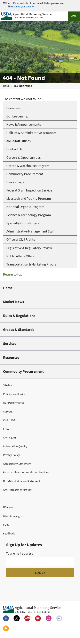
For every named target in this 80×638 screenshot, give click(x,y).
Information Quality (15, 446)
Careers (7, 411)
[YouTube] (27, 618)
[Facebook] (5, 618)
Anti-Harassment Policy (17, 490)
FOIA (6, 429)
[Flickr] (59, 618)
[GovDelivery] (37, 618)
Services (9, 343)
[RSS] (5, 628)
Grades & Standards (18, 329)
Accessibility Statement (17, 464)
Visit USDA (9, 420)
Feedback (9, 533)
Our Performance (13, 402)
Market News (13, 301)
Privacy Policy (11, 455)
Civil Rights (9, 437)
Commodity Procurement (23, 371)
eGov (6, 524)
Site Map (8, 385)
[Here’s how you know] (40, 5)
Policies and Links (14, 394)
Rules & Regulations (19, 315)
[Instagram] (48, 618)
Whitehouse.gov (13, 516)
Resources (11, 357)
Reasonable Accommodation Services (26, 472)
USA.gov (8, 507)
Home (6, 86)
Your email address (19, 553)
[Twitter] (16, 618)
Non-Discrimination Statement (21, 481)
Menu (74, 16)
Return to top (12, 274)
